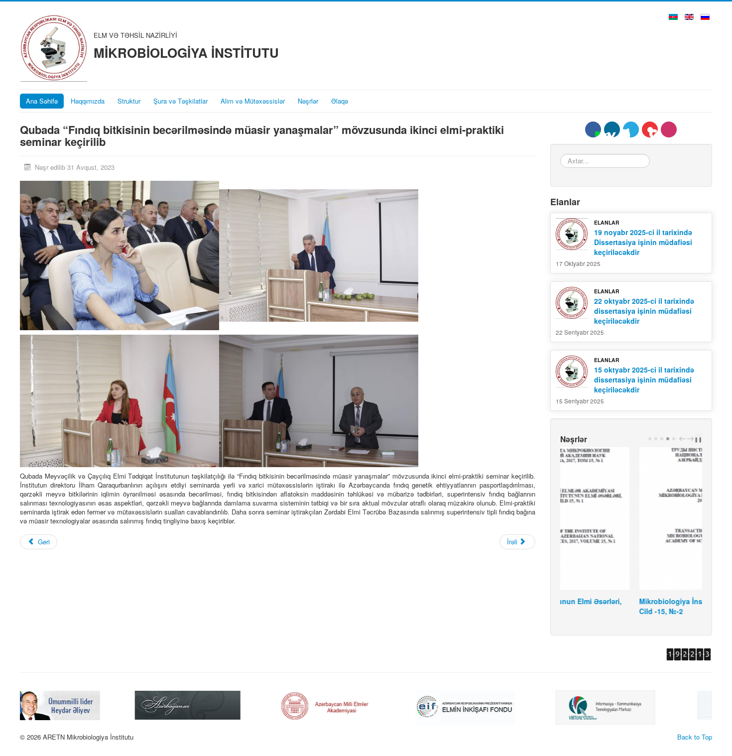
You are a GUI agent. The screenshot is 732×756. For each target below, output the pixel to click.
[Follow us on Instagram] (669, 129)
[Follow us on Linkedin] (612, 129)
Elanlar (606, 222)
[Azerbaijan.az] (73, 704)
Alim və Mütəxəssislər (253, 101)
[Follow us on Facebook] (593, 129)
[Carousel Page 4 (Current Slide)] (667, 438)
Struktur (129, 101)
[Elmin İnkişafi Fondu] (350, 706)
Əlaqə (339, 101)
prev (684, 439)
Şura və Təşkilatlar (180, 101)
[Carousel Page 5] (673, 438)
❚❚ (698, 439)
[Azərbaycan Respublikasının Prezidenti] (635, 704)
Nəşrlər (308, 101)
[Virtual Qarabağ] (491, 706)
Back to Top (694, 737)
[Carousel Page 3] (661, 438)
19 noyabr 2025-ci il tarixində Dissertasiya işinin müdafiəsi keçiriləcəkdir (643, 242)
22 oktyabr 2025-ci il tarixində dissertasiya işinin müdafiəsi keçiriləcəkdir (644, 311)
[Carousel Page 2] (655, 438)
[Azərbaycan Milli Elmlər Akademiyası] (213, 704)
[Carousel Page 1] (649, 438)
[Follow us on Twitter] (631, 129)
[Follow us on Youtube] (650, 129)
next (692, 439)
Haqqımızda (88, 101)
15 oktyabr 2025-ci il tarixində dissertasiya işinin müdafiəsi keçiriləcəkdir (644, 379)
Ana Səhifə (42, 101)
